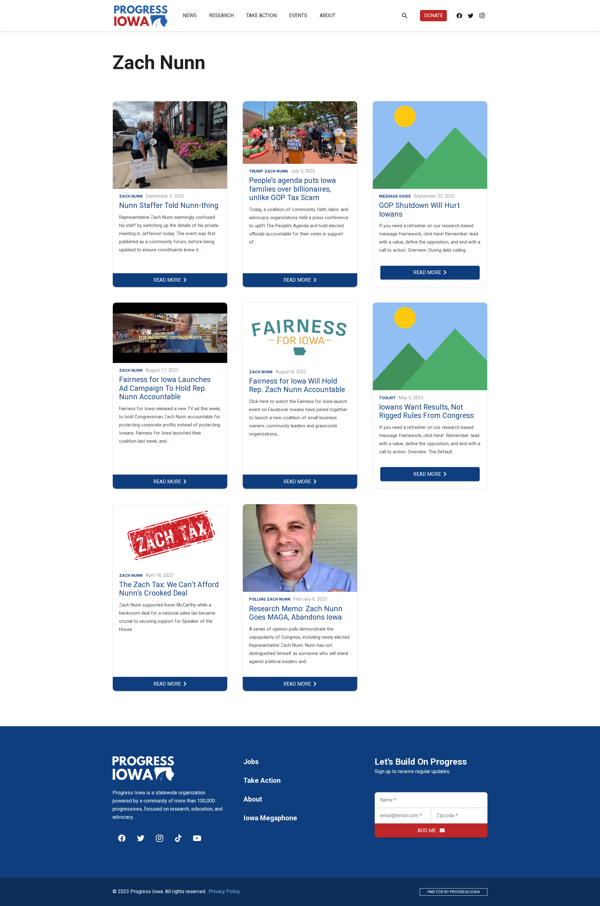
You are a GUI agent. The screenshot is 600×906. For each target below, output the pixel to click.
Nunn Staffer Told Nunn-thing (168, 205)
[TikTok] (178, 838)
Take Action (262, 780)
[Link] (140, 16)
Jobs (251, 762)
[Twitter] (470, 15)
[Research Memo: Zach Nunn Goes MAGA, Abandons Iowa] (300, 508)
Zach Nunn (130, 196)
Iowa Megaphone (270, 818)
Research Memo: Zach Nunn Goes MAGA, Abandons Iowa (295, 613)
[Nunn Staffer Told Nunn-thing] (170, 105)
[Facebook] (459, 15)
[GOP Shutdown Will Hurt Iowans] (430, 105)
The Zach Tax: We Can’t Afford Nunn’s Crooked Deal (169, 589)
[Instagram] (482, 15)
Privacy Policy (224, 891)
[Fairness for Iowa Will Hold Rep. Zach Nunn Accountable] (300, 307)
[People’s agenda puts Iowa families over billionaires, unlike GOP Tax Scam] (300, 105)
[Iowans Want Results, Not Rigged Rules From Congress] (430, 307)
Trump (256, 171)
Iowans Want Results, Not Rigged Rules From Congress (426, 411)
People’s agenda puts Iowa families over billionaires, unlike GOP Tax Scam (292, 189)
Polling (257, 599)
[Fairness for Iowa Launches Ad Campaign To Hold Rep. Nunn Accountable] (170, 307)
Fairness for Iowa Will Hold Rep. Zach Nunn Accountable (297, 385)
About (252, 799)
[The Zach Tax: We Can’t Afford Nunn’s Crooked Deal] (170, 508)
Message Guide (395, 196)
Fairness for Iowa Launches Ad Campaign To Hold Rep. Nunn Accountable (165, 388)
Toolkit (387, 397)
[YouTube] (197, 838)
